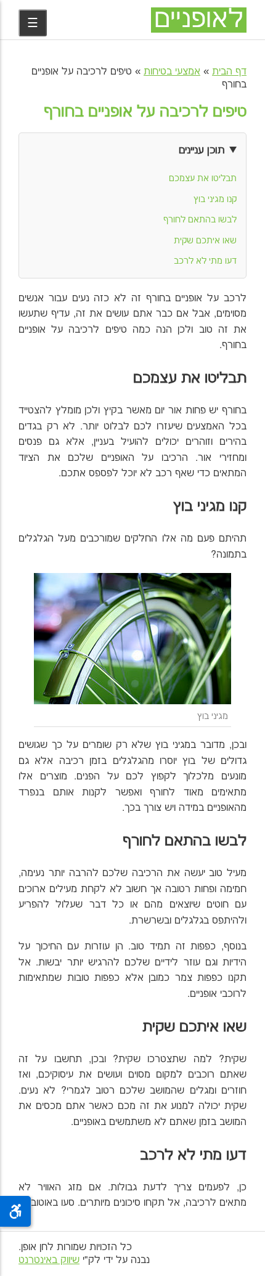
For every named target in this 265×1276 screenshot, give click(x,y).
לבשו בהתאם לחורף (200, 220)
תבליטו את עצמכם (203, 179)
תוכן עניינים (202, 150)
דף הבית (229, 72)
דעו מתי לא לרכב (205, 261)
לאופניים (198, 20)
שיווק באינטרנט (49, 1260)
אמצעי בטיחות (172, 72)
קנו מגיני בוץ (215, 200)
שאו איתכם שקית (205, 241)
